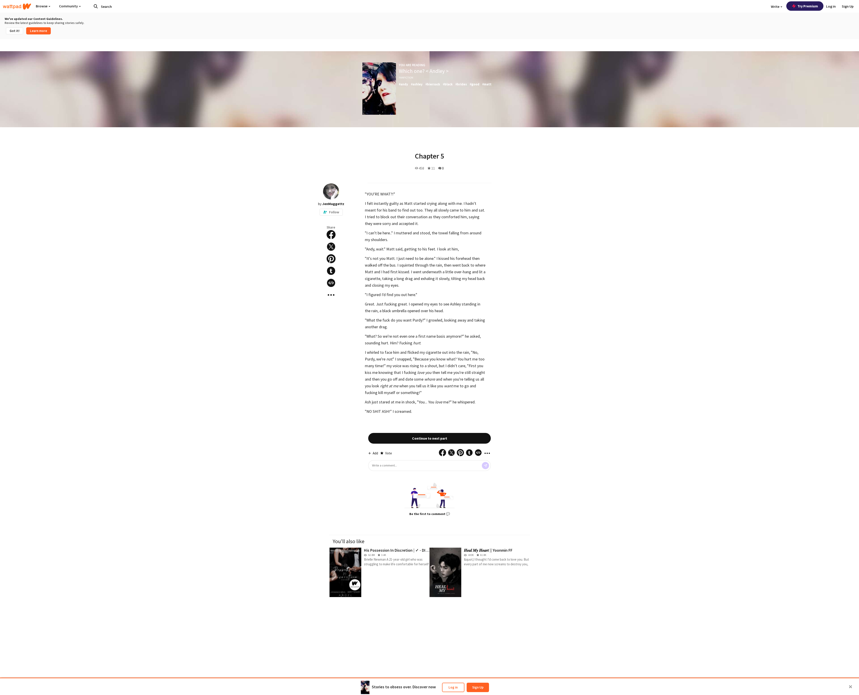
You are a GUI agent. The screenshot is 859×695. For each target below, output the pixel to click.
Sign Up (477, 687)
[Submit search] (95, 6)
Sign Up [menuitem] (848, 6)
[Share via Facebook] (331, 234)
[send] (485, 465)
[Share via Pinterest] (331, 258)
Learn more (38, 31)
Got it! (14, 31)
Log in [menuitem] (831, 6)
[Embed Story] (331, 282)
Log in (453, 687)
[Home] (17, 6)
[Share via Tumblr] (331, 270)
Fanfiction (406, 77)
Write (775, 6)
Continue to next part (429, 438)
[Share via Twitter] (331, 246)
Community (69, 6)
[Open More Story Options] (331, 294)
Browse (42, 6)
